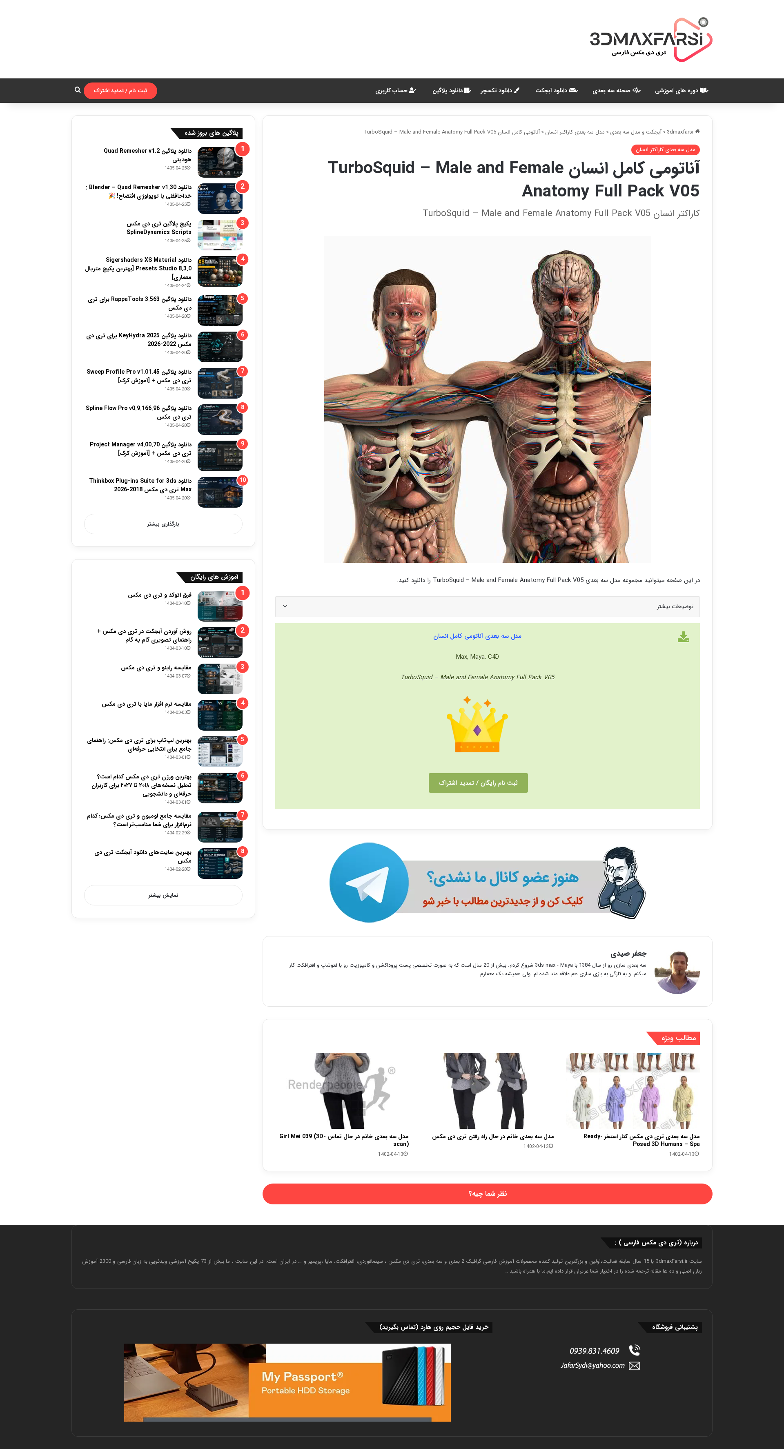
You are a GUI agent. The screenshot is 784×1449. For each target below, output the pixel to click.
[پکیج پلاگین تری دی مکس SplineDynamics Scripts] (220, 235)
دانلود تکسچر (497, 90)
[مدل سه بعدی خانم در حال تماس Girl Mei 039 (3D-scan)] (342, 1090)
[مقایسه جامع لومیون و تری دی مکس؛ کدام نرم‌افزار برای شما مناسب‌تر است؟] (220, 827)
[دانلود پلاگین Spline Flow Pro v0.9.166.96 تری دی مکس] (220, 419)
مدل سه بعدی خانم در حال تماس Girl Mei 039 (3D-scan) (344, 1140)
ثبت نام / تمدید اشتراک (120, 91)
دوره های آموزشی (677, 90)
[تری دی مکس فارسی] (651, 39)
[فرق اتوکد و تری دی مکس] (220, 606)
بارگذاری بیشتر (163, 524)
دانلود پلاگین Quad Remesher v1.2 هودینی (148, 155)
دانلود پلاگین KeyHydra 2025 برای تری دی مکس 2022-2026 (139, 340)
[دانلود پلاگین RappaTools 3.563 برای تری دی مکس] (220, 310)
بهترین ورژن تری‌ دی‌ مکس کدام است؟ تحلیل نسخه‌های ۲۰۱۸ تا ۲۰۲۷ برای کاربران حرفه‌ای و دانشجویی (141, 785)
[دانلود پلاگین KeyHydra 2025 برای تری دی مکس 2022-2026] (220, 347)
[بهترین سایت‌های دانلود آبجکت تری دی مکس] (220, 863)
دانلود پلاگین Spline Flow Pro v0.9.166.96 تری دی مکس (139, 412)
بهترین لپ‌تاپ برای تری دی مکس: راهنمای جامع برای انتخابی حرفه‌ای (139, 744)
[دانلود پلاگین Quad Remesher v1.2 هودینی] (220, 162)
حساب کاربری (392, 90)
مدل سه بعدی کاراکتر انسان (575, 132)
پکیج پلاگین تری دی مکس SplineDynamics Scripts (159, 228)
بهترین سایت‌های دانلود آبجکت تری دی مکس (143, 856)
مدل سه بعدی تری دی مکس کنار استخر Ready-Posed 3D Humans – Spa (642, 1140)
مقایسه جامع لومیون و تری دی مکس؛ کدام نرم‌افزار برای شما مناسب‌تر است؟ (139, 820)
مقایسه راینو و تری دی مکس (156, 667)
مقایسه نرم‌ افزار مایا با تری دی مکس (147, 704)
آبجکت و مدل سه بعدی (636, 132)
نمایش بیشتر (163, 895)
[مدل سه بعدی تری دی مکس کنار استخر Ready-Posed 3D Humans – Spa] (633, 1090)
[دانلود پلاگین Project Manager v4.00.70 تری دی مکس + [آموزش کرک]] (220, 456)
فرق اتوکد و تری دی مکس (160, 595)
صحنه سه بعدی (612, 90)
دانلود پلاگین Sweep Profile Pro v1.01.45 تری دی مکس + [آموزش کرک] (139, 376)
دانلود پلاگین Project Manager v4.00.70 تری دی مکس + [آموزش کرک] (141, 449)
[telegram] (488, 882)
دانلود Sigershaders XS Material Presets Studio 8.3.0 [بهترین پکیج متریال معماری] (138, 269)
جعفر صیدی (628, 953)
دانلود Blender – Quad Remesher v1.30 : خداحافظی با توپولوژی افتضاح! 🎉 (139, 192)
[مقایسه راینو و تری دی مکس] (220, 679)
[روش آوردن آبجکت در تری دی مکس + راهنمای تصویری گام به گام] (220, 642)
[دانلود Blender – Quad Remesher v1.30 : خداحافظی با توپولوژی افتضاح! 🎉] (220, 198)
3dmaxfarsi (681, 132)
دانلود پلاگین (448, 90)
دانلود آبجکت (552, 90)
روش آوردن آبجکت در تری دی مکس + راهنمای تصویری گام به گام (144, 635)
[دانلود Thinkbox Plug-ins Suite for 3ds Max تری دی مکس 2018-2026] (220, 492)
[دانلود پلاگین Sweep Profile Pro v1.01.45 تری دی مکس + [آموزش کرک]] (220, 383)
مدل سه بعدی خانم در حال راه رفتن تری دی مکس (493, 1136)
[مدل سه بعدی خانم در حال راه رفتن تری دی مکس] (488, 1090)
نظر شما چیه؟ (488, 1193)
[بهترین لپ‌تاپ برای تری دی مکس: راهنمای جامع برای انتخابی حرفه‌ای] (220, 751)
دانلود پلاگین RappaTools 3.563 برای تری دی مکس (140, 303)
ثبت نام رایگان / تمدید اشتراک (478, 783)
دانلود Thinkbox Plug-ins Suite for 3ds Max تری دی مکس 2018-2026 (140, 485)
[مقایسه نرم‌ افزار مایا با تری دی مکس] (220, 715)
